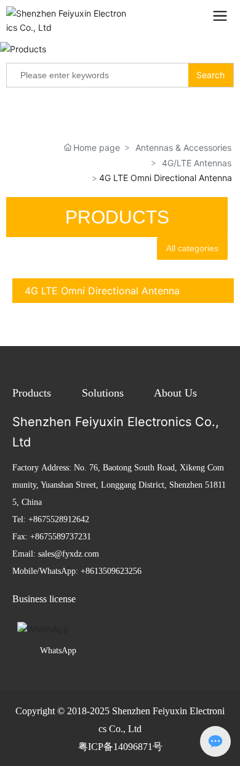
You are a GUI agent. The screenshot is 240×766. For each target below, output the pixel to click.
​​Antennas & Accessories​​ (183, 147)
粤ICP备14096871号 (120, 746)
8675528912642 (61, 519)
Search (210, 75)
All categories (192, 248)
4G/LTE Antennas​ (196, 163)
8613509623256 (114, 571)
